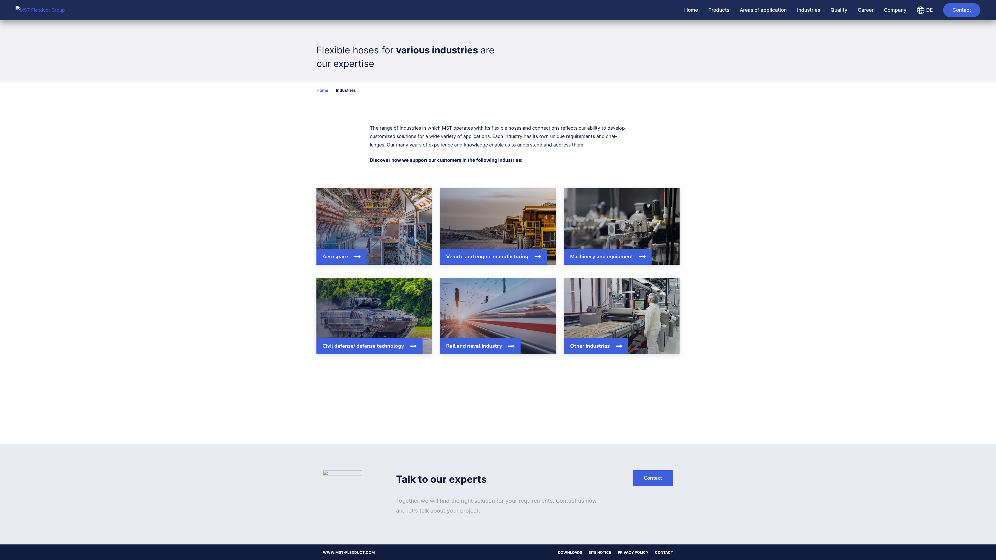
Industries (808, 10)
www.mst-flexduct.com (349, 552)
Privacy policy (633, 552)
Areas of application (763, 10)
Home (691, 10)
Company (895, 10)
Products (718, 10)
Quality (839, 10)
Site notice (600, 552)
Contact (961, 10)
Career (866, 10)
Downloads (570, 552)
